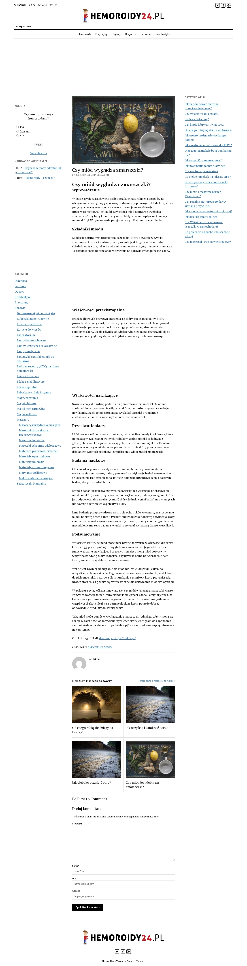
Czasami (25, 131)
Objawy (116, 34)
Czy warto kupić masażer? (201, 171)
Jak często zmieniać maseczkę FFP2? (208, 145)
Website (76, 890)
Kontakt (54, 4)
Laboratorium (26, 335)
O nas (32, 4)
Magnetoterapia (27, 398)
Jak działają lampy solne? (201, 217)
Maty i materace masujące (36, 478)
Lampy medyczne (28, 351)
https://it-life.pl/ (125, 638)
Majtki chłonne (26, 403)
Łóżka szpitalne (27, 387)
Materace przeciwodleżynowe (38, 451)
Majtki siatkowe (27, 414)
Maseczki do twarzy (31, 440)
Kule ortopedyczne (29, 324)
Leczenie (146, 34)
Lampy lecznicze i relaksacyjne (37, 346)
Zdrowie (20, 308)
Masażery (23, 419)
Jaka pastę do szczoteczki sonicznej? (208, 211)
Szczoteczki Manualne (31, 483)
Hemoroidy (84, 34)
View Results (38, 153)
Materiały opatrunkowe (34, 456)
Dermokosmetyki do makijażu (36, 313)
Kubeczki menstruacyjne (33, 319)
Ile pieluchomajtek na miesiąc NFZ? (208, 177)
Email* (75, 878)
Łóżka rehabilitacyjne (30, 382)
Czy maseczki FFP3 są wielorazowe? (208, 242)
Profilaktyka (163, 34)
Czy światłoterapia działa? (201, 114)
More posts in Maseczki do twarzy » (157, 680)
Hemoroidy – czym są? (40, 178)
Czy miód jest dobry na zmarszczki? (142, 784)
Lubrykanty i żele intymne (34, 392)
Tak (22, 127)
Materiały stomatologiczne (36, 467)
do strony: (106, 638)
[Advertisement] (123, 67)
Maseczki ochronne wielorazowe (40, 445)
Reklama (42, 4)
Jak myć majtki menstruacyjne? (205, 166)
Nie (22, 136)
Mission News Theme (112, 961)
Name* (75, 865)
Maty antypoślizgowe (33, 473)
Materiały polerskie (31, 462)
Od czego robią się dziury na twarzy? (92, 729)
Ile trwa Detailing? (197, 119)
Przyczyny (101, 34)
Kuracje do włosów (29, 329)
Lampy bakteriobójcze (31, 340)
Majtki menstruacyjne (31, 409)
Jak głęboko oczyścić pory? (91, 782)
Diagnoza (130, 34)
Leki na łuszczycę (28, 376)
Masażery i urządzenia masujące (39, 425)
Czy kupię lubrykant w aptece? (204, 125)
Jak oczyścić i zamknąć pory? (147, 727)
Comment (77, 823)
